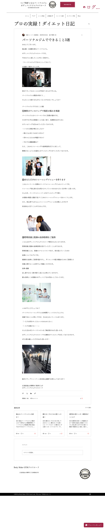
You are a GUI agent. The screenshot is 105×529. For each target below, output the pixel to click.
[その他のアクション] (82, 35)
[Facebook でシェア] (23, 393)
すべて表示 (88, 407)
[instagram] (90, 494)
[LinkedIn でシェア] (31, 393)
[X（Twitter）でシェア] (27, 393)
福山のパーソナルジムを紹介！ (25, 415)
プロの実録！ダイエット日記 (44, 23)
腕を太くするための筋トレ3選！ (52, 415)
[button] (89, 23)
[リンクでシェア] (35, 393)
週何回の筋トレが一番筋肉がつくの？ (78, 415)
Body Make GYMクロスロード (26, 467)
